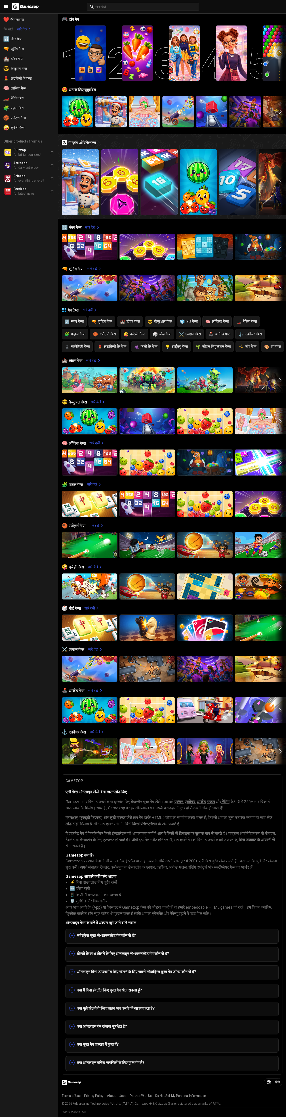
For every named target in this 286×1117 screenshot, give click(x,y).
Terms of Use (71, 1096)
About (111, 1096)
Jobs (122, 1096)
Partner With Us (141, 1096)
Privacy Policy (93, 1096)
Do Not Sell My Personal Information (180, 1096)
